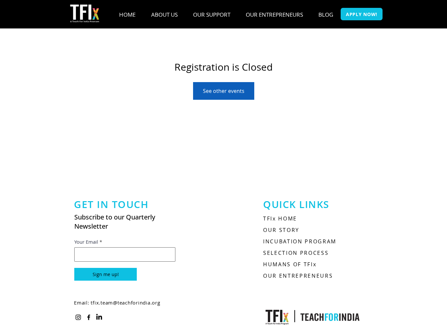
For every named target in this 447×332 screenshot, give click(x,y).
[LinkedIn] (99, 317)
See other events (223, 91)
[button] (164, 15)
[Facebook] (88, 317)
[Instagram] (78, 317)
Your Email (86, 241)
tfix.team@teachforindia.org (125, 302)
